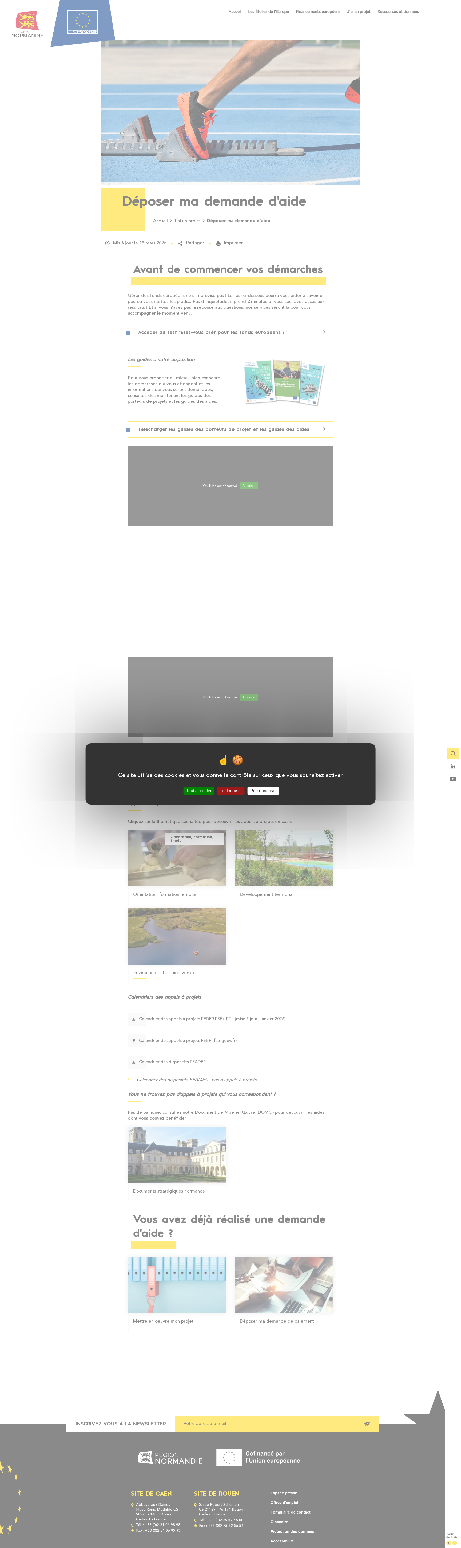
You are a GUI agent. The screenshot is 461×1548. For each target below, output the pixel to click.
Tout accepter (199, 790)
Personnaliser (263, 790)
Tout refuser (231, 790)
